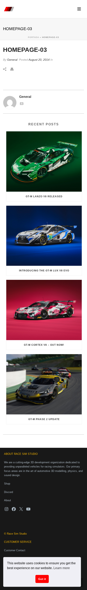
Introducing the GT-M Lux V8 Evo (44, 270)
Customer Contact (14, 550)
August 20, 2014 (39, 59)
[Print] (14, 69)
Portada (33, 37)
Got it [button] (42, 579)
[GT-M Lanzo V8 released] (44, 161)
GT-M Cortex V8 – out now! (44, 345)
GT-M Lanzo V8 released (44, 196)
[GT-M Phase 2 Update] (44, 384)
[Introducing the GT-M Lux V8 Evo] (44, 236)
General (12, 59)
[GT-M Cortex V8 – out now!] (44, 310)
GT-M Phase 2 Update (44, 419)
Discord (8, 492)
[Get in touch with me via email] (21, 104)
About (7, 500)
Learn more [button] (61, 568)
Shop (7, 483)
